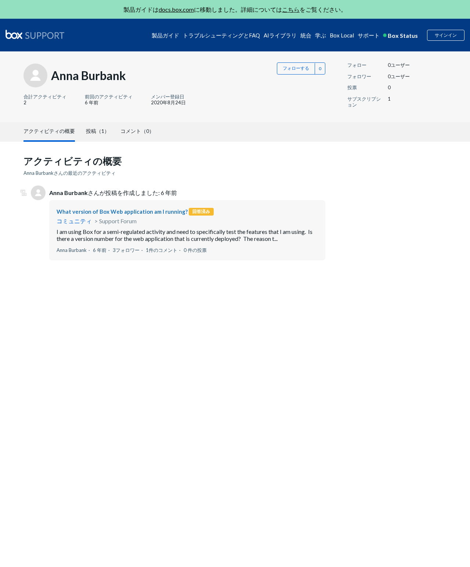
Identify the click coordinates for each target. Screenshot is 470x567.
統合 (305, 35)
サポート (369, 35)
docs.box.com (176, 9)
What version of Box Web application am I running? (122, 211)
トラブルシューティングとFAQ (221, 35)
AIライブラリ (280, 35)
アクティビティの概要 (49, 131)
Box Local (342, 35)
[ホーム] (35, 35)
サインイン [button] (446, 35)
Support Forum (118, 220)
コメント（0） (137, 131)
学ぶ (320, 35)
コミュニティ (74, 220)
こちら (291, 9)
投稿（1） (97, 131)
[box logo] (35, 34)
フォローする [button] (296, 68)
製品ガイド (165, 35)
